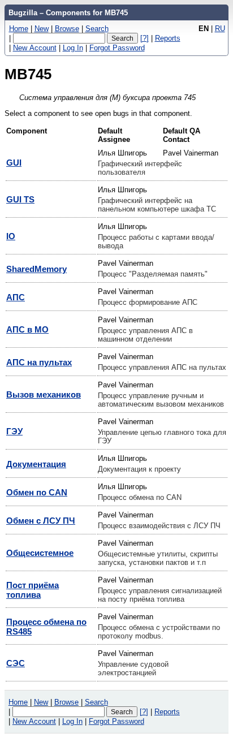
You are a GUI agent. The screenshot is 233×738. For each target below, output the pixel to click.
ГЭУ (14, 431)
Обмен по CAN (36, 492)
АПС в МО (27, 329)
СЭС (15, 663)
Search (97, 28)
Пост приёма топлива (32, 589)
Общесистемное (40, 553)
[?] (144, 38)
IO (10, 236)
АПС (15, 297)
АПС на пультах (39, 362)
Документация (36, 464)
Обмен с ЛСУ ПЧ (40, 520)
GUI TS (20, 199)
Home (18, 28)
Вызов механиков (43, 394)
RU (220, 28)
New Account (35, 48)
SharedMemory (36, 269)
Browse (67, 28)
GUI (13, 162)
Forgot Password (117, 48)
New (41, 28)
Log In (73, 48)
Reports (167, 38)
